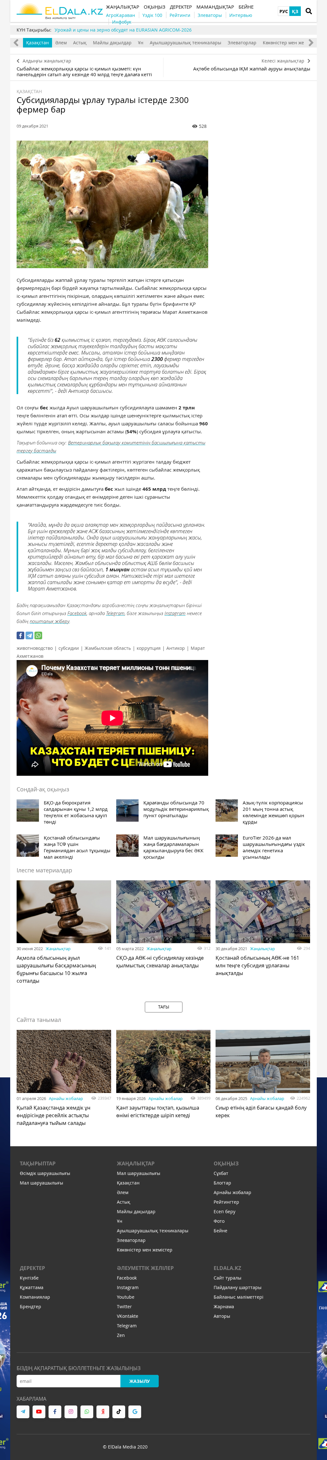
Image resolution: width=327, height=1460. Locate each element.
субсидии (68, 648)
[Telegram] (29, 635)
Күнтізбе (29, 1278)
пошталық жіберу (49, 621)
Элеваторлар (242, 43)
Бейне (220, 1231)
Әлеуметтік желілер (145, 1268)
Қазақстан (37, 43)
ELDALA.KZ (227, 1268)
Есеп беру (224, 1211)
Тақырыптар (38, 1163)
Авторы (222, 1316)
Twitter (124, 1306)
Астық (80, 43)
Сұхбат (221, 1173)
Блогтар (222, 1183)
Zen (121, 1335)
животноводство (35, 648)
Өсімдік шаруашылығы (45, 1173)
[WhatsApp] (38, 635)
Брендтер (30, 1306)
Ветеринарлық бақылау (95, 442)
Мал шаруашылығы (41, 1183)
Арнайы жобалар (66, 1098)
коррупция (149, 648)
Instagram (175, 613)
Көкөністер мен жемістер (290, 43)
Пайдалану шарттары (238, 1287)
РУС (283, 11)
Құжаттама (31, 1287)
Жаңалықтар (58, 948)
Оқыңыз (226, 1163)
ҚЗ (295, 11)
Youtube (125, 1297)
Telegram (115, 613)
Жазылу (139, 1381)
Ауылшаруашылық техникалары (185, 43)
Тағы (163, 1007)
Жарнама (224, 1306)
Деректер (32, 1268)
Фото (219, 1221)
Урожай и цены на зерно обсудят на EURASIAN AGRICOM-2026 (123, 30)
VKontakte (127, 1316)
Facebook (77, 613)
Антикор (175, 648)
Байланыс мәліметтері (238, 1297)
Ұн (140, 43)
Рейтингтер (226, 1202)
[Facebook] (20, 635)
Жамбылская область (108, 648)
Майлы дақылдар (112, 43)
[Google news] (134, 1411)
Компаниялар (35, 1297)
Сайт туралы (227, 1278)
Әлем (61, 43)
